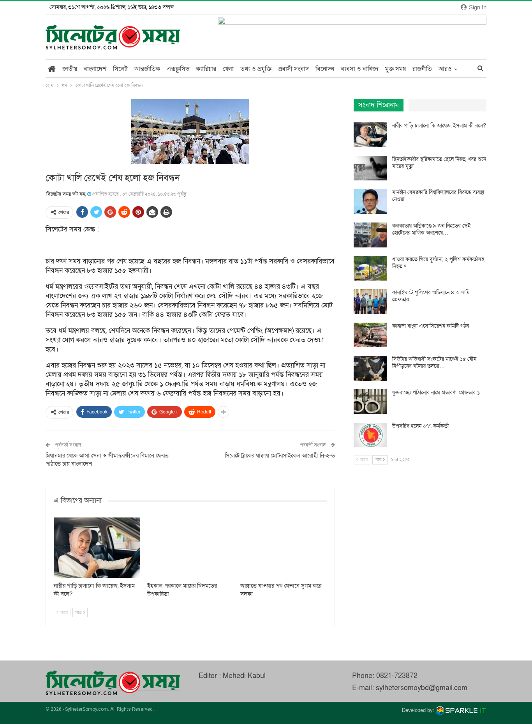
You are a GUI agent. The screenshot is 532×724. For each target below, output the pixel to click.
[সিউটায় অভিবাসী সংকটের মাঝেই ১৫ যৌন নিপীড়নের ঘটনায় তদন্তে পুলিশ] (370, 368)
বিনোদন (324, 69)
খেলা (228, 69)
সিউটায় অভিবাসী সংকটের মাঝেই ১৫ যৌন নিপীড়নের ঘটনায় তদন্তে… (434, 362)
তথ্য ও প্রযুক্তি (255, 69)
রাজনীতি (422, 69)
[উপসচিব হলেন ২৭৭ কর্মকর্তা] (370, 435)
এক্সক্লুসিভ (178, 69)
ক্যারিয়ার (206, 69)
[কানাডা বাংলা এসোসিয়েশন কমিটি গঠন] (370, 335)
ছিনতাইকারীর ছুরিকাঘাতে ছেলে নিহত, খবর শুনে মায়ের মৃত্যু (439, 162)
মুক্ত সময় (395, 69)
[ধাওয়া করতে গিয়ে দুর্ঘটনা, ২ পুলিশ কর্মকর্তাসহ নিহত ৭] (370, 268)
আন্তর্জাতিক (147, 69)
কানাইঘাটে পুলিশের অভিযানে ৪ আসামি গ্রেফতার (431, 296)
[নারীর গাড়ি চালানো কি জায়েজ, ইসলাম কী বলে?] (97, 547)
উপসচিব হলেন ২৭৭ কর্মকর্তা (420, 426)
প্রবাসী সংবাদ (293, 69)
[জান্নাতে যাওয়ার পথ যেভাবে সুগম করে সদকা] (283, 547)
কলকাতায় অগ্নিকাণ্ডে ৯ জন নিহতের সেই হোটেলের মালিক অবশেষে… (431, 229)
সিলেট (120, 69)
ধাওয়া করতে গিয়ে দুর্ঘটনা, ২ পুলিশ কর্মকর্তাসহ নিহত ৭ (438, 263)
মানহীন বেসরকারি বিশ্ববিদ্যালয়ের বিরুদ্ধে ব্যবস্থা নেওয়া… (438, 196)
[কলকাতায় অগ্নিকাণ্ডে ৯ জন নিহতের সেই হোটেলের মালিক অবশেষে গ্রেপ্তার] (370, 234)
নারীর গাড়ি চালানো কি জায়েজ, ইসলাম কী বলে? (439, 125)
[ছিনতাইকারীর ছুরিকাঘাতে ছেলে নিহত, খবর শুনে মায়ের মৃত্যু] (370, 168)
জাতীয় (69, 69)
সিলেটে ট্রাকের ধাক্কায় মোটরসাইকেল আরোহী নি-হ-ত (280, 455)
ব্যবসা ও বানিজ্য (360, 69)
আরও (445, 69)
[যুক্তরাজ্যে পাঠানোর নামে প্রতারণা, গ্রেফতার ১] (370, 401)
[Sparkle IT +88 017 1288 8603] (461, 710)
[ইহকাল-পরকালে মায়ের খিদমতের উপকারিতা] (190, 547)
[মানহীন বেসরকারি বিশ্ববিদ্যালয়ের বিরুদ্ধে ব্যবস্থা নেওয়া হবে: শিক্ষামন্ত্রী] (370, 201)
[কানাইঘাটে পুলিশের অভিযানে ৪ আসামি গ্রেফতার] (370, 301)
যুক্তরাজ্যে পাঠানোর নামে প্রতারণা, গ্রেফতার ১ (436, 392)
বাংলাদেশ (95, 69)
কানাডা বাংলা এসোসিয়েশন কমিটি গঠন (430, 326)
